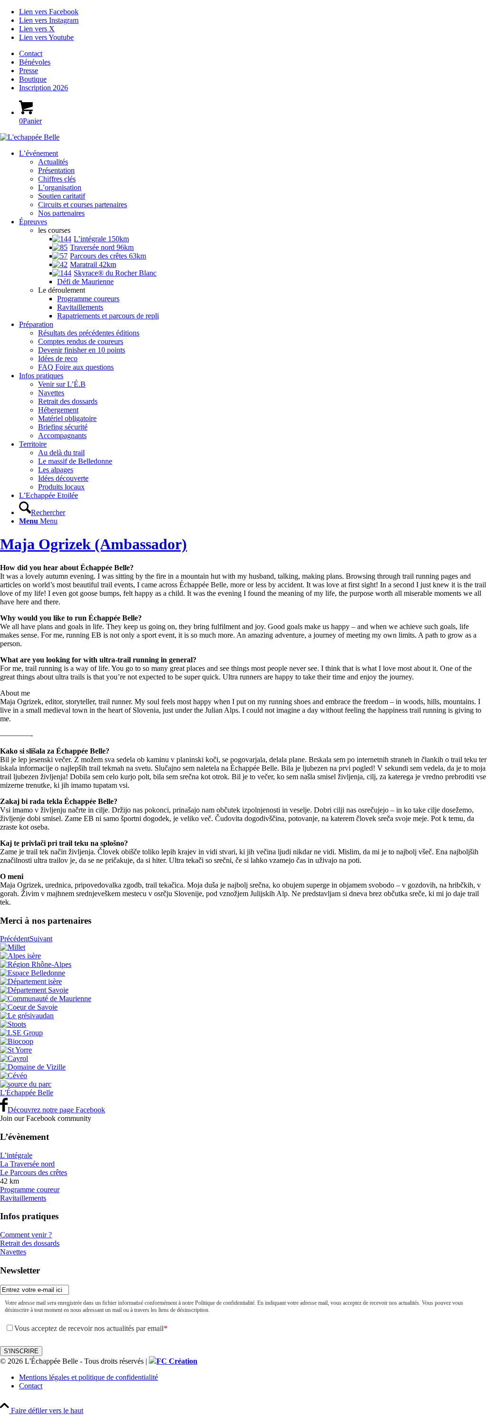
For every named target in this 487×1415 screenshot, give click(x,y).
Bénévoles (34, 62)
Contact (30, 53)
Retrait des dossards (29, 1243)
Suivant (40, 939)
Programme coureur (29, 1190)
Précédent (14, 939)
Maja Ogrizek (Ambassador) (93, 544)
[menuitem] (253, 53)
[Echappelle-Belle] (29, 137)
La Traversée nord (27, 1164)
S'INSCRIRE (21, 1351)
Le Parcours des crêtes (33, 1172)
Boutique (33, 79)
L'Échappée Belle (26, 1093)
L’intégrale (16, 1155)
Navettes (13, 1252)
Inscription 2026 (43, 88)
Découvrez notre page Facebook (56, 1110)
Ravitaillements (23, 1198)
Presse (28, 71)
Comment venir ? (26, 1235)
